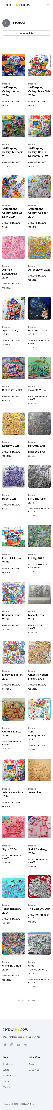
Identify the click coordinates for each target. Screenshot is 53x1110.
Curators (7, 1075)
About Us (33, 1064)
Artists (6, 1070)
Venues (6, 1081)
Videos (6, 1087)
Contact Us (34, 1070)
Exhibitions (8, 1064)
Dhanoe (6, 84)
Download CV (26, 33)
